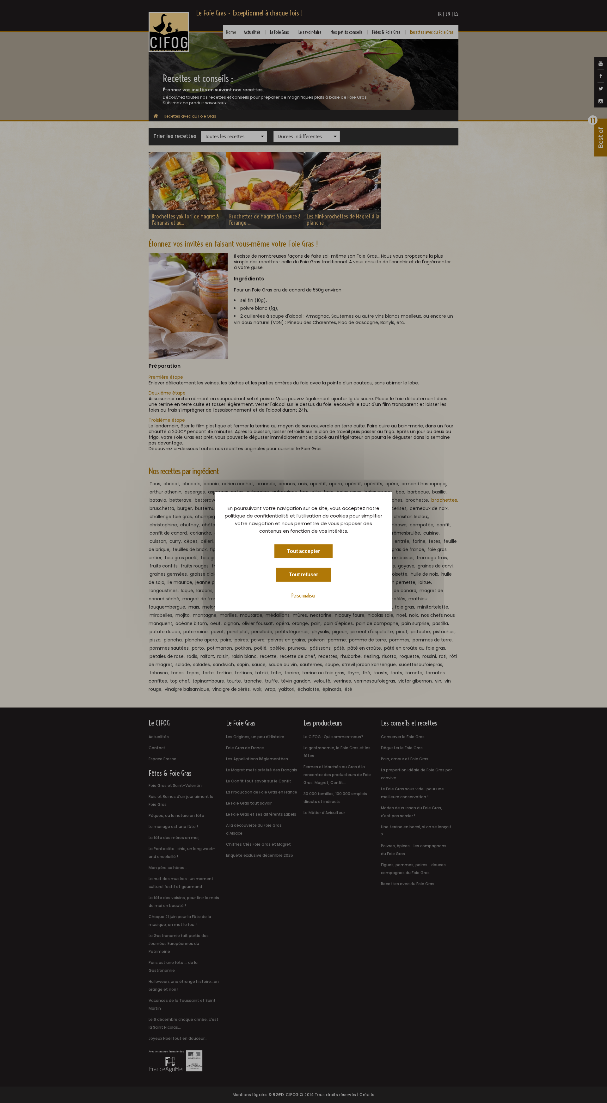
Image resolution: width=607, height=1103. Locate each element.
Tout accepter (303, 551)
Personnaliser (303, 595)
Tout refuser (303, 574)
